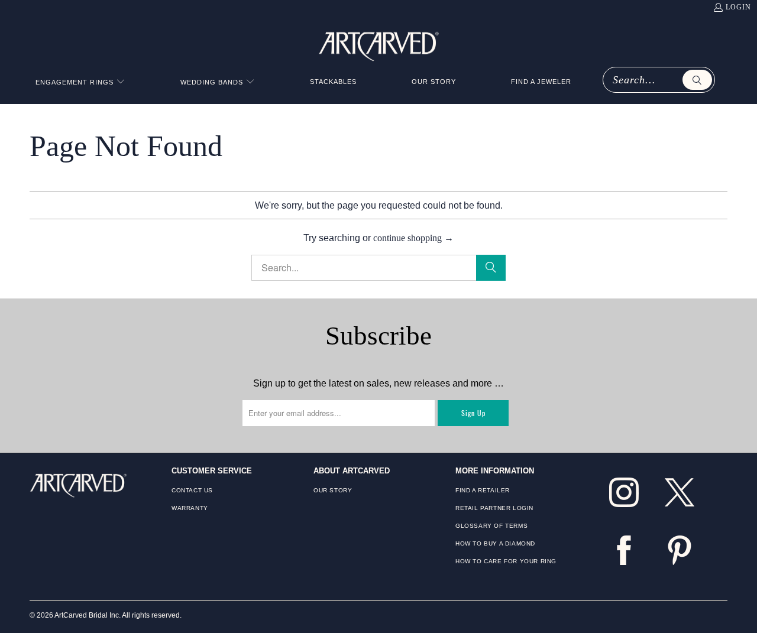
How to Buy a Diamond (495, 543)
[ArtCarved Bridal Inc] (378, 44)
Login (738, 7)
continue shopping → (413, 238)
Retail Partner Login (494, 508)
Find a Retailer (482, 490)
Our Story (332, 490)
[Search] (697, 80)
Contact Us (192, 490)
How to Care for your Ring (506, 561)
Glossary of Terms (491, 525)
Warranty (190, 508)
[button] (80, 82)
